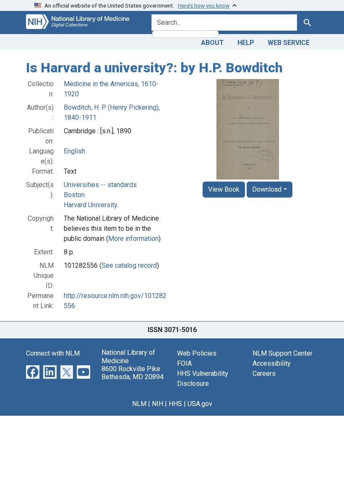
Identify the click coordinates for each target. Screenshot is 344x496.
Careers (264, 373)
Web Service (289, 43)
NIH (157, 404)
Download (266, 189)
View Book (224, 189)
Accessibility (272, 363)
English (74, 151)
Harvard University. (91, 205)
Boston (74, 195)
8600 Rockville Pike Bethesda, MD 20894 (133, 373)
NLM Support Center (283, 353)
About (212, 43)
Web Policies (196, 353)
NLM (139, 404)
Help (245, 43)
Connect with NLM (53, 353)
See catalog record (129, 265)
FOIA (184, 363)
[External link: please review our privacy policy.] (32, 372)
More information (133, 239)
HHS (175, 404)
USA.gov (200, 404)
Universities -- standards (100, 185)
